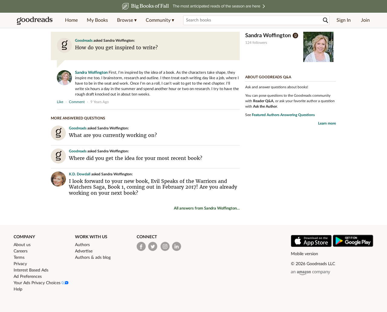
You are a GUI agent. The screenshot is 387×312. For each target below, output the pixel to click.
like (60, 102)
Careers (21, 251)
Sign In (344, 20)
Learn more (327, 123)
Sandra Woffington (91, 73)
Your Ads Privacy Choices (38, 283)
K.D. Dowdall (79, 174)
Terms (19, 257)
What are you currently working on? (113, 135)
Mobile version (304, 254)
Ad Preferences (28, 277)
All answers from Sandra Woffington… (207, 208)
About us (22, 245)
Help (18, 289)
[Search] (325, 20)
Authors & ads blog (93, 257)
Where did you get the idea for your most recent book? (135, 158)
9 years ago (99, 102)
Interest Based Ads (31, 270)
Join (365, 20)
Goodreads (84, 40)
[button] (126, 20)
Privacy (20, 264)
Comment (77, 102)
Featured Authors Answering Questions (283, 115)
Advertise (84, 251)
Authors (82, 245)
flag (237, 101)
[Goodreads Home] (35, 20)
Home (71, 20)
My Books (97, 20)
